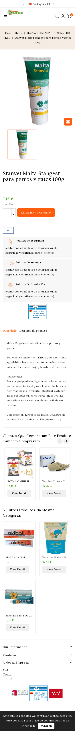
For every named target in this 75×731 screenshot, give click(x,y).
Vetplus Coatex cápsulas (58, 481)
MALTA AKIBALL (16, 557)
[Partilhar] (8, 230)
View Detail (19, 493)
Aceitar (46, 725)
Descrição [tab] (10, 330)
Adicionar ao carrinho (36, 212)
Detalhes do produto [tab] (33, 330)
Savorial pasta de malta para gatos (29, 615)
